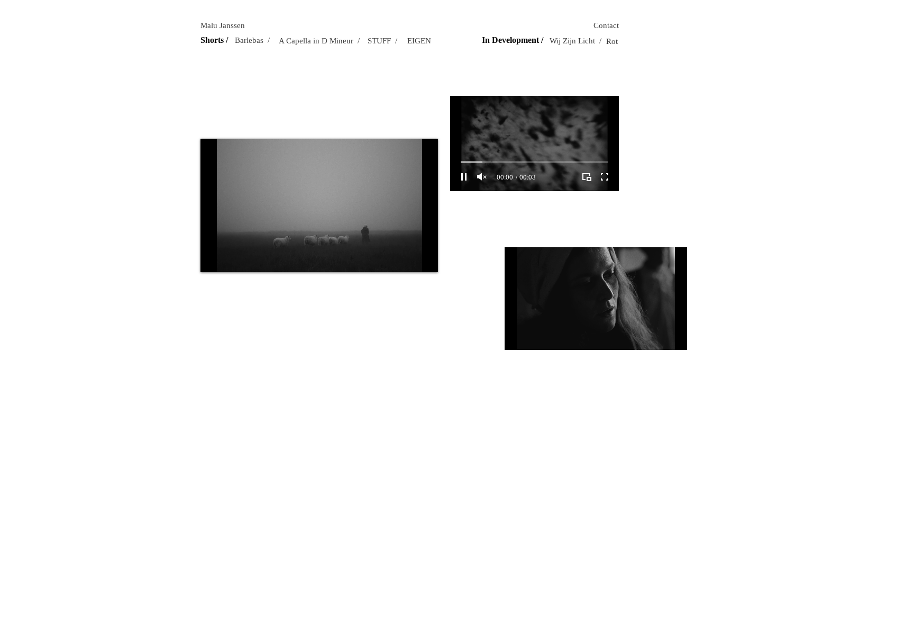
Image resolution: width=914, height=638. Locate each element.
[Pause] (214, 258)
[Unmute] (232, 258)
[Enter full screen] (424, 258)
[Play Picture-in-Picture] (406, 258)
